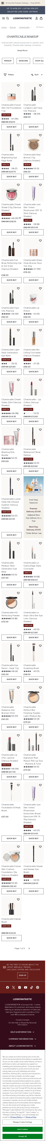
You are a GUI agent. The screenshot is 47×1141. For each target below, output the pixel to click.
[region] (22, 1095)
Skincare (23, 61)
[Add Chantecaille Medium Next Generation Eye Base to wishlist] (18, 543)
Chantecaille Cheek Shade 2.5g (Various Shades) (11, 207)
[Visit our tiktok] (32, 987)
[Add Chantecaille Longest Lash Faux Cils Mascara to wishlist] (40, 85)
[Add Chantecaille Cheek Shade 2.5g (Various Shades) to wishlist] (18, 185)
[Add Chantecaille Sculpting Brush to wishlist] (40, 646)
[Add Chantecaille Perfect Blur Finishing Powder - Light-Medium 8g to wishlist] (40, 688)
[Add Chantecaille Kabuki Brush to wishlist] (18, 899)
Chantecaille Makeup (22, 36)
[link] (37, 18)
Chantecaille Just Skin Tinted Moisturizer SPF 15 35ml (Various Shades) (33, 210)
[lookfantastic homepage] (22, 18)
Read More (23, 51)
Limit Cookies (22, 1129)
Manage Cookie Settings (22, 1122)
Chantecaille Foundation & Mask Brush (11, 807)
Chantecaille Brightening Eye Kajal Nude (9, 157)
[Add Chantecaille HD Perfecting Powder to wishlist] (18, 593)
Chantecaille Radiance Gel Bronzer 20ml (8, 710)
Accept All (23, 1136)
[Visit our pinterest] (38, 987)
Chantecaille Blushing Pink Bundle (8, 452)
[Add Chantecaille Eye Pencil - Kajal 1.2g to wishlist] (18, 646)
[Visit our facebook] (8, 987)
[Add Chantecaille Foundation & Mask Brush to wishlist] (18, 785)
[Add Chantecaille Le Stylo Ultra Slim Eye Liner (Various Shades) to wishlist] (40, 593)
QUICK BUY (12, 127)
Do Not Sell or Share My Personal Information (22, 1024)
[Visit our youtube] (26, 987)
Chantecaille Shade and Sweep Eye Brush (33, 869)
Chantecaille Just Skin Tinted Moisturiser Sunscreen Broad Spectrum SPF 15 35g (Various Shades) (32, 813)
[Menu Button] (3, 18)
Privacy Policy (16, 1117)
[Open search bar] (8, 18)
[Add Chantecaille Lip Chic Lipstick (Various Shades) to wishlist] (18, 735)
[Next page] (29, 948)
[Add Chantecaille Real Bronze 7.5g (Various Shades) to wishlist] (40, 135)
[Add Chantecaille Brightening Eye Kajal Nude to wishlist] (18, 135)
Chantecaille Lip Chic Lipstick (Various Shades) (10, 758)
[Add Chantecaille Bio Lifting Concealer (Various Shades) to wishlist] (40, 330)
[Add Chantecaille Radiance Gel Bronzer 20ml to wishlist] (18, 688)
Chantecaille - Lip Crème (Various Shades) (32, 402)
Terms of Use (30, 1117)
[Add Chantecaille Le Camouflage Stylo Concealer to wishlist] (40, 543)
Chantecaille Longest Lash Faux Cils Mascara (33, 108)
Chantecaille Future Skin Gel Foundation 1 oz (11, 108)
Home (4, 27)
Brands (13, 27)
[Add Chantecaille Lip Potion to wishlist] (40, 288)
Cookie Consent (22, 1020)
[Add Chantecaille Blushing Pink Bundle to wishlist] (18, 430)
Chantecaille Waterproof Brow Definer (32, 452)
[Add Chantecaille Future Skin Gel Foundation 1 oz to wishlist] (18, 85)
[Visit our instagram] (20, 987)
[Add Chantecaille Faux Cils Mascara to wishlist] (18, 288)
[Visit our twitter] (14, 987)
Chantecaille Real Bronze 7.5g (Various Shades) (32, 157)
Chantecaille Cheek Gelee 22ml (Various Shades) (11, 402)
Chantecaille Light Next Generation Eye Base (10, 352)
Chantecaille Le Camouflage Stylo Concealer (32, 566)
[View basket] (41, 18)
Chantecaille (24, 27)
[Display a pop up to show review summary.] (20, 218)
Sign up (22, 975)
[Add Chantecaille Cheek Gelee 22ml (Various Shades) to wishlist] (18, 380)
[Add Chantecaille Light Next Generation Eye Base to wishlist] (18, 330)
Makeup (8, 61)
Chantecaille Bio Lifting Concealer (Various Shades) (32, 352)
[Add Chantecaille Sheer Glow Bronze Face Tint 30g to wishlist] (40, 241)
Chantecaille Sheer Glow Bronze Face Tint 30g (33, 263)
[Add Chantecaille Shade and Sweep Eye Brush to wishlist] (40, 847)
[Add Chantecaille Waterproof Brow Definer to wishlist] (40, 430)
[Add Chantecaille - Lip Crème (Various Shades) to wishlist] (40, 380)
